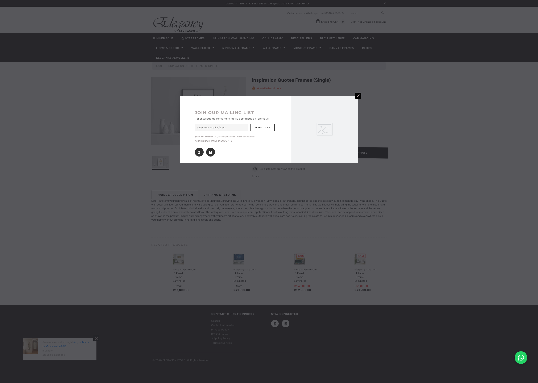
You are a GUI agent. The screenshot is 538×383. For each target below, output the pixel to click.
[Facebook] (199, 152)
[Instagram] (210, 152)
